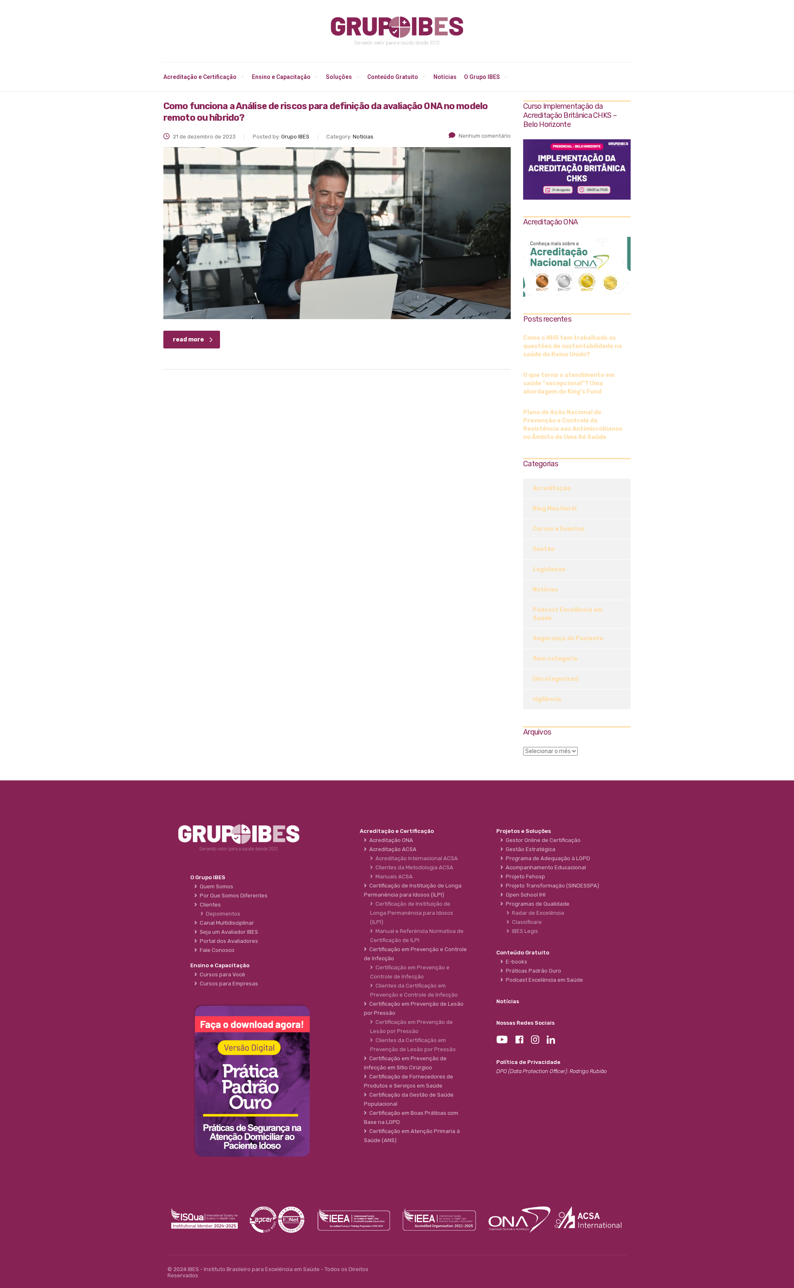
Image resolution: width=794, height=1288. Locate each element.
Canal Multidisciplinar (225, 923)
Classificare (525, 922)
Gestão (544, 549)
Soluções (339, 77)
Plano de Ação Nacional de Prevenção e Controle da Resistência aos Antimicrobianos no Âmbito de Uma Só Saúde (572, 425)
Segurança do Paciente (568, 638)
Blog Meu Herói (554, 508)
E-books (515, 962)
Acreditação (552, 488)
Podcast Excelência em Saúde (568, 614)
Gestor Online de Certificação (542, 840)
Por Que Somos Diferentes (232, 895)
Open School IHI (524, 895)
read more (188, 339)
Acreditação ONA (390, 840)
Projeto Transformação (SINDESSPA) (551, 886)
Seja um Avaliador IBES (227, 932)
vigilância (547, 699)
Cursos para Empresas (227, 983)
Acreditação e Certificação (200, 77)
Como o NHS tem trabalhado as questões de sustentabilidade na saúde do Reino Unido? (572, 346)
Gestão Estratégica (529, 849)
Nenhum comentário (485, 136)
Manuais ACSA (393, 876)
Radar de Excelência (536, 913)
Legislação (549, 569)
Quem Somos (215, 886)
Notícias (445, 77)
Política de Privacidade (528, 1062)
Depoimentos (221, 914)
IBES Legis (523, 931)
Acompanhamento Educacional (544, 867)
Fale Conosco (215, 950)
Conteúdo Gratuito (392, 77)
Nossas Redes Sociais (525, 1023)
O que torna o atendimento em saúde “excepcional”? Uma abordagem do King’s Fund (569, 383)
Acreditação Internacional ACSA (415, 858)
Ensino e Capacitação (281, 77)
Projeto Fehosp (524, 876)
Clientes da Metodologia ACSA (413, 867)
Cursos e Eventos (559, 528)
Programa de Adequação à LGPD (546, 858)
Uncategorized (555, 678)
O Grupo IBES (482, 77)
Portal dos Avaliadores (227, 941)
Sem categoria (555, 658)
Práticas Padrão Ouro (532, 971)
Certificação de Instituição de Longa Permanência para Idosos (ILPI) (411, 913)
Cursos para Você (221, 974)
